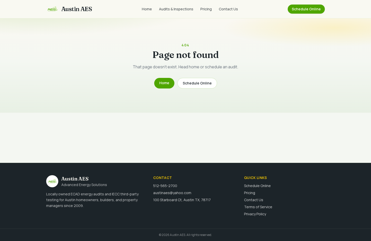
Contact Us (228, 9)
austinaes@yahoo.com (172, 192)
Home (147, 9)
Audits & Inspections (176, 9)
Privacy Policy (255, 214)
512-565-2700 (165, 185)
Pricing (206, 9)
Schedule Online (306, 9)
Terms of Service (258, 206)
